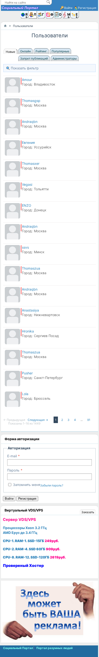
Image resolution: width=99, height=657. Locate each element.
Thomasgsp (31, 101)
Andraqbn (29, 121)
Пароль (13, 470)
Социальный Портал (20, 8)
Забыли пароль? (51, 485)
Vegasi (27, 184)
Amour (27, 80)
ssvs (25, 247)
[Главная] (5, 26)
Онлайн (25, 51)
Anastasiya (30, 310)
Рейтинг (41, 51)
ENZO (26, 205)
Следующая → (38, 420)
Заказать (87, 512)
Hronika (28, 331)
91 (88, 420)
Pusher (27, 373)
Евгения (28, 142)
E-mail (12, 456)
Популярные (60, 51)
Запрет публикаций (34, 58)
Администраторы (65, 58)
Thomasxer (30, 163)
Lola (25, 394)
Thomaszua (31, 268)
